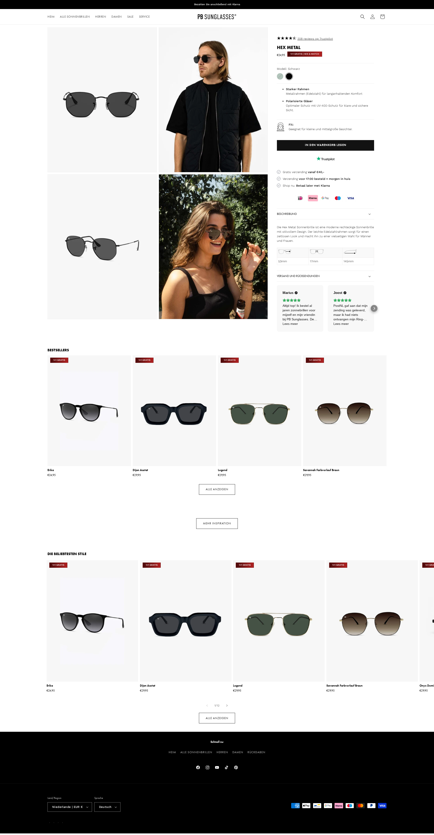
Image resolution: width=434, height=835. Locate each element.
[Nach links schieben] (207, 706)
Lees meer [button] (290, 324)
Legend (222, 470)
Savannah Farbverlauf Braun (321, 470)
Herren (222, 752)
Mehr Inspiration (217, 523)
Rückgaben (256, 752)
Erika (50, 470)
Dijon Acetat (140, 470)
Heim (172, 752)
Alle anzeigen (217, 489)
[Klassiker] (280, 76)
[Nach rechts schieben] (227, 706)
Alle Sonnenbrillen (196, 752)
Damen (237, 752)
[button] (363, 17)
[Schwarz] (289, 76)
